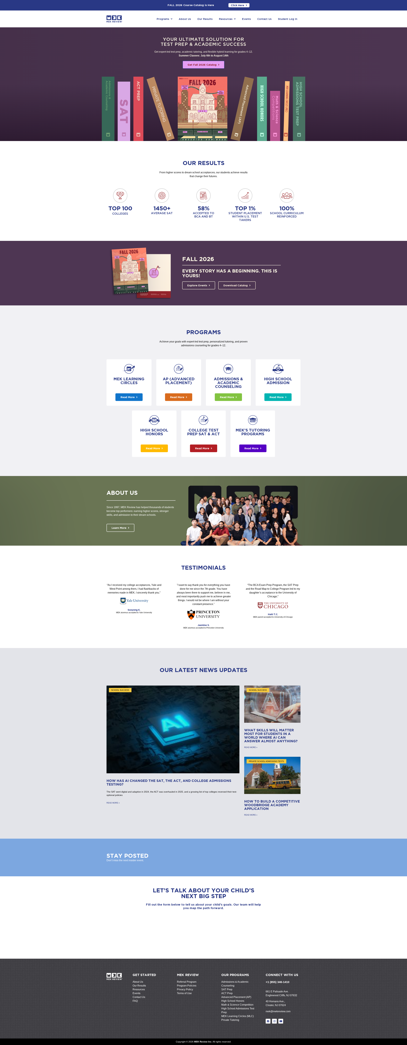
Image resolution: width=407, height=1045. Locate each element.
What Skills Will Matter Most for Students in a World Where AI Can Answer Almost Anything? (271, 735)
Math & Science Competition (237, 1004)
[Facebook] (268, 1021)
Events (246, 18)
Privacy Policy (185, 989)
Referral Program (186, 981)
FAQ (135, 1001)
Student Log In (287, 18)
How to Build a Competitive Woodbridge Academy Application (272, 804)
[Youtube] (280, 1021)
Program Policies (186, 985)
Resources (225, 18)
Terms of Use (184, 993)
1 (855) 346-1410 (278, 982)
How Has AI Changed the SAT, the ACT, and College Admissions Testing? (169, 782)
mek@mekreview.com (278, 1011)
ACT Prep (227, 993)
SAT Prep (226, 989)
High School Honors (232, 1001)
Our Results (205, 18)
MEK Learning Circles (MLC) (237, 1016)
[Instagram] (274, 1021)
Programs (163, 18)
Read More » (113, 803)
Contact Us (264, 18)
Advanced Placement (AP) (236, 997)
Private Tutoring (230, 1020)
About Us (185, 18)
